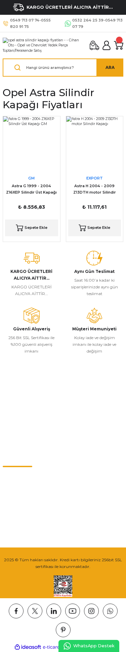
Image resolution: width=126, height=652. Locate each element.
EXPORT (94, 178)
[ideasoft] (27, 647)
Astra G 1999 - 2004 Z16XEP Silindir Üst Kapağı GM (31, 190)
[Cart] (118, 45)
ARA (110, 67)
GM (31, 178)
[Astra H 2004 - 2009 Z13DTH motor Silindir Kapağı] (94, 144)
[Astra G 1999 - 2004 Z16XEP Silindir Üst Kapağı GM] (31, 144)
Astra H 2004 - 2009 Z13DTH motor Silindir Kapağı (94, 190)
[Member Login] (106, 45)
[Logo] (43, 45)
